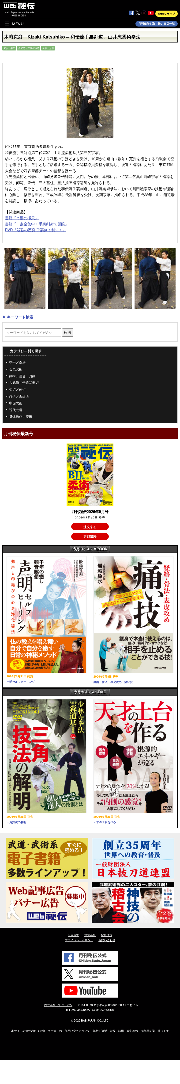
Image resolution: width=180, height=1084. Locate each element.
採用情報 (106, 935)
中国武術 (15, 403)
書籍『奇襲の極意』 (22, 217)
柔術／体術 (48, 48)
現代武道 (15, 409)
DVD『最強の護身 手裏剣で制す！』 (35, 229)
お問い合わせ (106, 940)
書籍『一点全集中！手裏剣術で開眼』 (37, 224)
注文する (90, 526)
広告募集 (73, 935)
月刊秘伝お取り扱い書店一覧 (156, 23)
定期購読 (90, 536)
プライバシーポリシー (79, 940)
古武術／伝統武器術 (28, 48)
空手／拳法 (9, 48)
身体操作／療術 (20, 416)
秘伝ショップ (166, 14)
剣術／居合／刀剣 (22, 376)
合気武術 (15, 369)
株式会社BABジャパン (58, 1005)
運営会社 (90, 935)
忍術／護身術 (19, 396)
